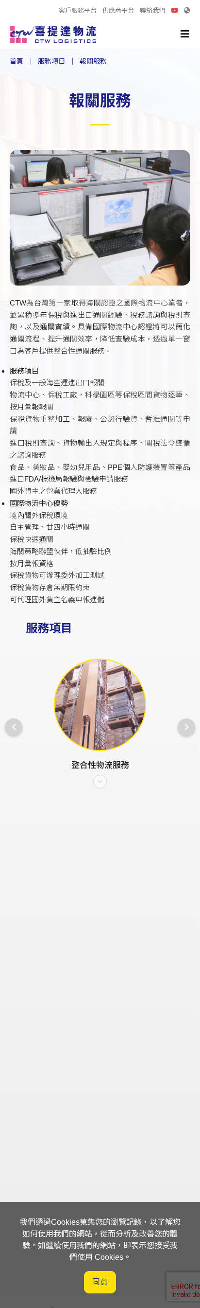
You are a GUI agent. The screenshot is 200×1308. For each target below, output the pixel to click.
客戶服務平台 (78, 10)
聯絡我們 (152, 10)
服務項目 (51, 61)
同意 (100, 1282)
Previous (13, 727)
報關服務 (93, 61)
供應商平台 (118, 10)
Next (186, 727)
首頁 (16, 61)
